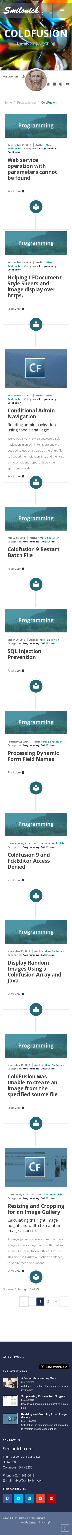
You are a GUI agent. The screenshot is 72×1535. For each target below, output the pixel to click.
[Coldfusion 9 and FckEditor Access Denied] (36, 824)
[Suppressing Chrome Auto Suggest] (11, 1400)
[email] (67, 84)
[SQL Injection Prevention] (36, 620)
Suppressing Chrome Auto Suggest (43, 1396)
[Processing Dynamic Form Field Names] (36, 722)
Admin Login (45, 1522)
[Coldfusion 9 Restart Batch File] (36, 518)
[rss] (23, 76)
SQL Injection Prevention (24, 654)
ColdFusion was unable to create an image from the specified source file (33, 1085)
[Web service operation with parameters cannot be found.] (36, 126)
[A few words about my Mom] (11, 1382)
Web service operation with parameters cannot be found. (32, 168)
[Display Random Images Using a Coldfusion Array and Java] (36, 932)
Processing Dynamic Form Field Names (33, 755)
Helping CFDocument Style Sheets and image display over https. (35, 286)
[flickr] (54, 84)
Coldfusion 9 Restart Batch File (34, 552)
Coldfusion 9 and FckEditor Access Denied (29, 860)
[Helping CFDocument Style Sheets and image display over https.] (36, 243)
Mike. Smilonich (49, 537)
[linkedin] (48, 84)
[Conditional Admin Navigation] (36, 368)
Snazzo (32, 1522)
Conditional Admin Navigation (31, 413)
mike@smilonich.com (28, 1480)
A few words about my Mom (38, 1378)
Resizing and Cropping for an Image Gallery (36, 1208)
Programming (26, 102)
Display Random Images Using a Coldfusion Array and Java (34, 971)
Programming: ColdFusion (39, 541)
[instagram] (60, 84)
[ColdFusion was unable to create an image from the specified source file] (36, 1046)
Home (8, 102)
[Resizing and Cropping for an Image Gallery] (36, 1167)
